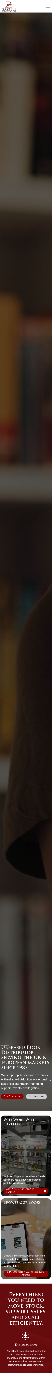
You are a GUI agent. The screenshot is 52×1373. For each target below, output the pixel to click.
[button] (47, 6)
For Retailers (36, 1097)
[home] (9, 6)
